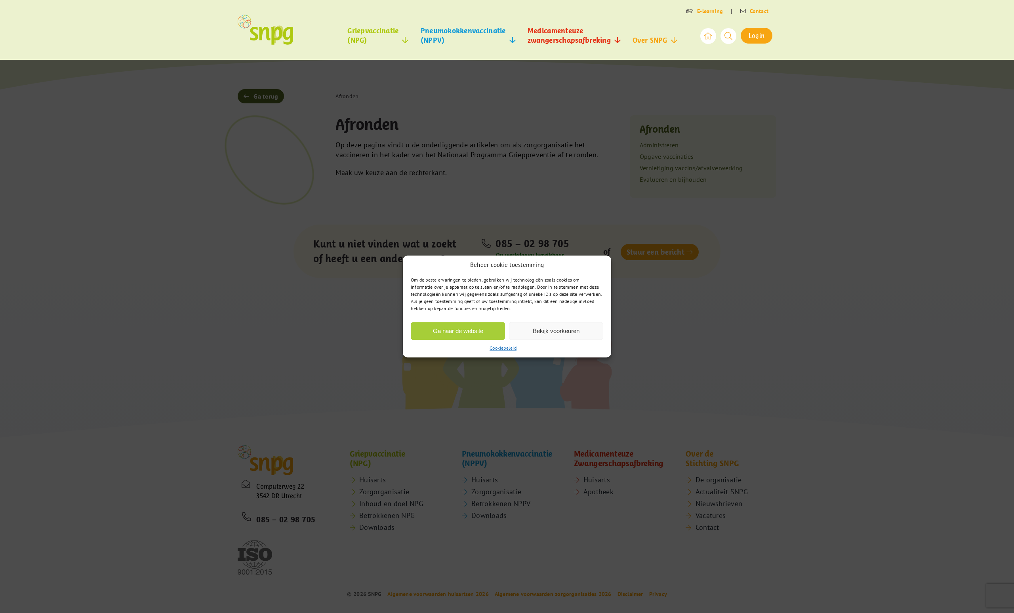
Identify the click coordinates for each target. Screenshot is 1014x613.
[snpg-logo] (265, 30)
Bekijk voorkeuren (556, 330)
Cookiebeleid (503, 348)
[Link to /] (708, 36)
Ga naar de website (458, 330)
